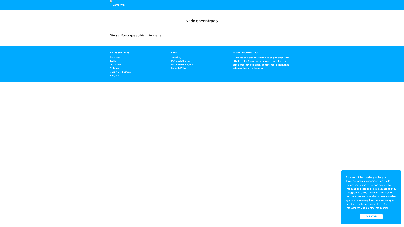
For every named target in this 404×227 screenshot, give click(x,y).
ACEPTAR (371, 216)
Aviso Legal (177, 57)
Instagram (115, 64)
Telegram (115, 75)
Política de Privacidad (182, 64)
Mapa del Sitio (178, 68)
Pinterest (115, 68)
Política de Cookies (180, 61)
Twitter (113, 61)
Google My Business (120, 71)
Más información (379, 207)
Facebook (115, 57)
